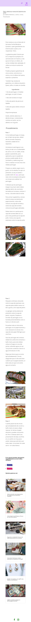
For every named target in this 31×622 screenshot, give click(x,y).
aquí (17, 175)
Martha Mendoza (9, 14)
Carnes (17, 14)
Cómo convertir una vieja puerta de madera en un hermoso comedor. (15, 495)
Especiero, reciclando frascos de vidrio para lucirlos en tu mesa (15, 537)
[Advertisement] (15, 277)
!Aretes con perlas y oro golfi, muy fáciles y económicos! (15, 579)
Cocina (21, 14)
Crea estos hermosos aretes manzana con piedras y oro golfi (15, 558)
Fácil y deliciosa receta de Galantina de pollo (14, 12)
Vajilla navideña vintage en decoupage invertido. (13, 600)
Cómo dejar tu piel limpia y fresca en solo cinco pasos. (15, 516)
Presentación (6, 17)
